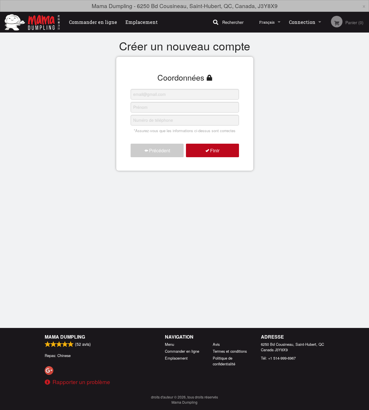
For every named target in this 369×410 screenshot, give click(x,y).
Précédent (159, 150)
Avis (216, 344)
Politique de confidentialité (224, 360)
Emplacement (141, 22)
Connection (302, 22)
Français (267, 22)
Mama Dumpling (65, 336)
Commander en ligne (93, 22)
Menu (169, 344)
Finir (214, 150)
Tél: (278, 358)
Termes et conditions (230, 351)
